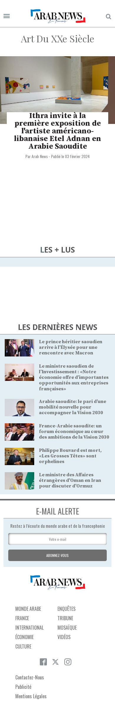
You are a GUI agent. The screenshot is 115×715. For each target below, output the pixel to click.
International (29, 627)
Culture (23, 646)
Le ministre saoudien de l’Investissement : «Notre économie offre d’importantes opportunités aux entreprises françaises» (74, 377)
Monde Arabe (28, 608)
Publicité (23, 686)
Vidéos (64, 637)
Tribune (65, 618)
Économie (24, 637)
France (22, 618)
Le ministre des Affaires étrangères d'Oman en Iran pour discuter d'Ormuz (70, 480)
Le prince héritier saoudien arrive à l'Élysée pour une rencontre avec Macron (70, 347)
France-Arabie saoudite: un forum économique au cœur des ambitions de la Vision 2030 (74, 431)
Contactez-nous (29, 677)
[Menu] (7, 16)
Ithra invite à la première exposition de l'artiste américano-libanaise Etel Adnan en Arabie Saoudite (57, 131)
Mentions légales (31, 696)
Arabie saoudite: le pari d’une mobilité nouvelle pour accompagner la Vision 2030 (72, 407)
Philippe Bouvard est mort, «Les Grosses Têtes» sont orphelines (70, 455)
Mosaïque (67, 627)
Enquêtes (66, 608)
